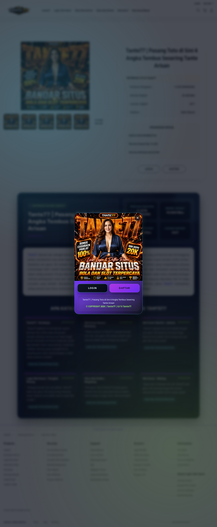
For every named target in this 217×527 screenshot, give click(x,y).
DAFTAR (124, 288)
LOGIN (92, 288)
